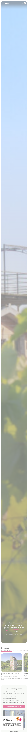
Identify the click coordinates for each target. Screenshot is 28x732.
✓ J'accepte (18, 728)
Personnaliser (6, 728)
